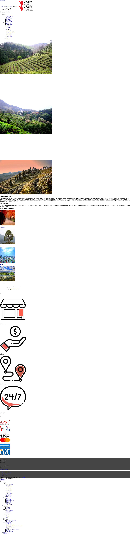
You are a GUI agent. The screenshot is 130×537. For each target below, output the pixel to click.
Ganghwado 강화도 (9, 16)
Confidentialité (4, 475)
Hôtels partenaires (9, 523)
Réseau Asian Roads (5, 474)
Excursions (8, 512)
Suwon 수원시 (8, 20)
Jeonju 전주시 (8, 27)
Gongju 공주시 (8, 25)
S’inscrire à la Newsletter (4, 469)
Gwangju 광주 (8, 30)
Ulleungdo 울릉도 (9, 21)
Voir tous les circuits (19, 286)
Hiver (7, 517)
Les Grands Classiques (9, 510)
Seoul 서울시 (8, 19)
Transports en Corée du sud (10, 527)
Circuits (3, 37)
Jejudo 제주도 (8, 501)
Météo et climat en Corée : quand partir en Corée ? (14, 525)
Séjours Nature (8, 511)
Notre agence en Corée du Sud (11, 520)
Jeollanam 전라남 (8, 6)
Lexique (7, 528)
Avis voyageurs (4, 473)
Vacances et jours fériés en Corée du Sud (12, 529)
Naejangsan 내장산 (9, 36)
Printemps (7, 514)
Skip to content (2, 0)
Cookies (23, 477)
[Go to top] (0, 481)
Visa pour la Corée (9, 526)
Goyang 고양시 (8, 17)
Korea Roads (2, 6)
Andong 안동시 (8, 23)
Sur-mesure (8, 507)
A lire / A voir (8, 530)
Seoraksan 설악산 (9, 18)
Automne (7, 516)
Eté (6, 515)
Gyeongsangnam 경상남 (10, 31)
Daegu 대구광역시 (9, 24)
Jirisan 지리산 (8, 35)
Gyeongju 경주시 (9, 26)
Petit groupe (8, 508)
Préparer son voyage (7, 522)
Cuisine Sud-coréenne (9, 531)
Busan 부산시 (8, 29)
